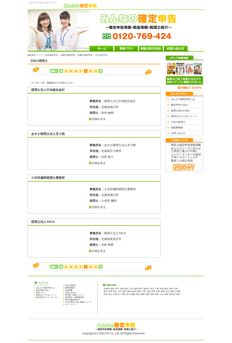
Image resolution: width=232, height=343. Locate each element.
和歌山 (173, 291)
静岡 (139, 291)
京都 (158, 291)
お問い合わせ (178, 133)
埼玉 (152, 289)
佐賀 (147, 294)
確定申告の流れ (179, 104)
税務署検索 (177, 127)
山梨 (176, 289)
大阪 (148, 291)
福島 (136, 289)
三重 (143, 291)
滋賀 (162, 291)
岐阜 (134, 291)
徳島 (123, 294)
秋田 (126, 289)
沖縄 (178, 294)
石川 (120, 291)
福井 (124, 291)
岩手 (117, 289)
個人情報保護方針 (72, 300)
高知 (138, 294)
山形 (131, 289)
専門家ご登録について (74, 295)
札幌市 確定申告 (85, 55)
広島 (115, 294)
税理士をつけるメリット (184, 116)
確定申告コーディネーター (47, 297)
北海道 (106, 289)
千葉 (157, 289)
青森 (112, 289)
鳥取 (179, 291)
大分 (161, 294)
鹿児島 (172, 294)
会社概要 (69, 290)
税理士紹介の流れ (180, 110)
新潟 (105, 291)
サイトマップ (70, 304)
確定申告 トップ (35, 55)
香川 (128, 294)
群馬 (171, 289)
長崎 (152, 294)
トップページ (41, 285)
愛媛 (133, 294)
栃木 (166, 289)
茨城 (161, 289)
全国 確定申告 (51, 55)
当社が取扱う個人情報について (78, 302)
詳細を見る (99, 119)
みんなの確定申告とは (183, 99)
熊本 (157, 294)
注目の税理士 (178, 122)
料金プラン (41, 292)
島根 (105, 294)
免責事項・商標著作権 (74, 297)
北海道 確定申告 (67, 55)
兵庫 (153, 291)
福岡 (142, 294)
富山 (115, 291)
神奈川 (146, 289)
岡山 (110, 294)
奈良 (167, 291)
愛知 (129, 291)
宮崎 (166, 294)
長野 (110, 291)
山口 (119, 294)
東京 (140, 289)
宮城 (121, 289)
